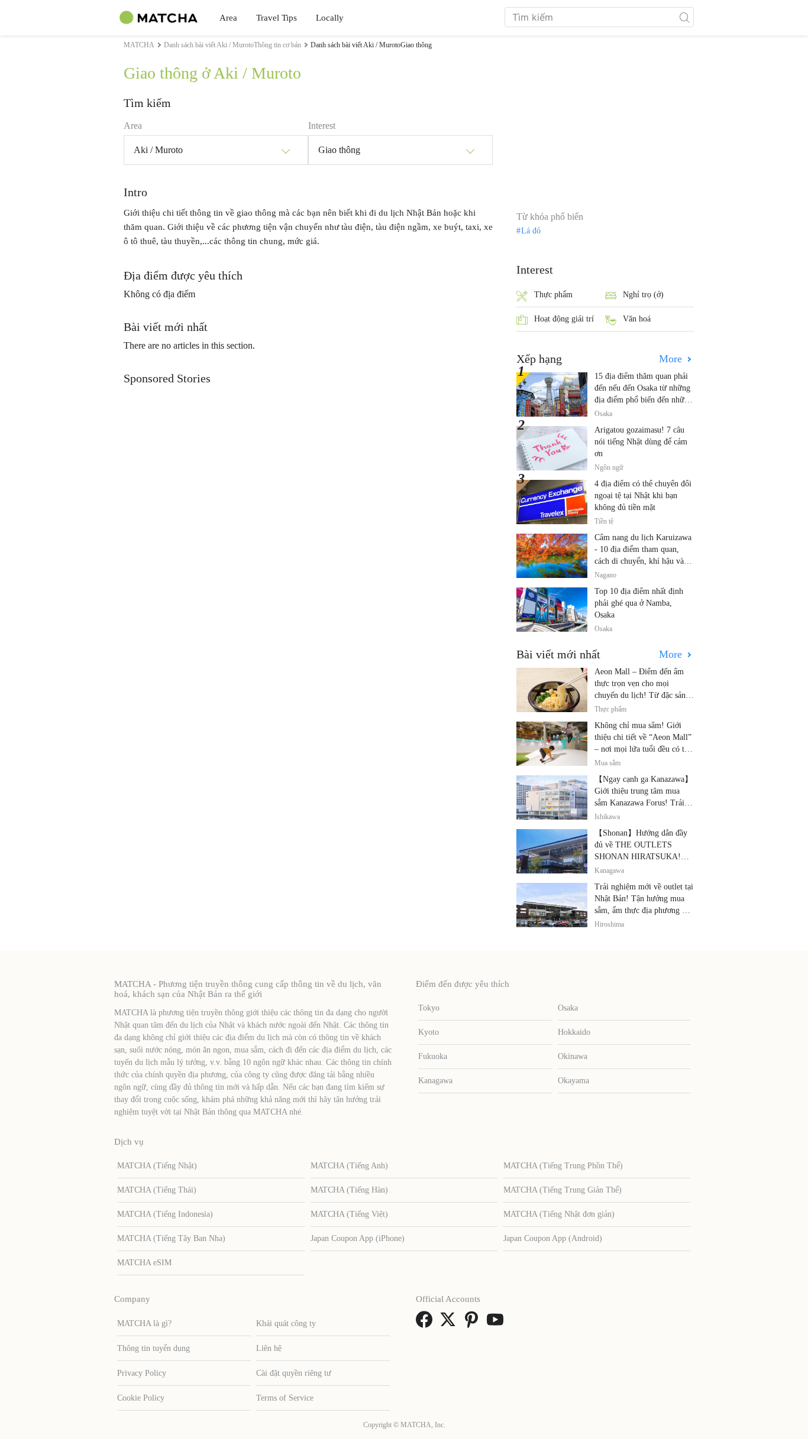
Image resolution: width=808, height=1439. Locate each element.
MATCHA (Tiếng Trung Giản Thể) (562, 1189)
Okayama (573, 1080)
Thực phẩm (553, 294)
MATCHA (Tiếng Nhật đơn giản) (559, 1214)
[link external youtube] (497, 1323)
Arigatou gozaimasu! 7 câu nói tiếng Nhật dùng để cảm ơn (640, 441)
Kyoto (428, 1032)
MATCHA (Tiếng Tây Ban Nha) (171, 1238)
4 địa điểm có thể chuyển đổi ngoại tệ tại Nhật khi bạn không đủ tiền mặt (642, 495)
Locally (330, 17)
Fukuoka (432, 1056)
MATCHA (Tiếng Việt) (349, 1214)
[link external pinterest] (473, 1323)
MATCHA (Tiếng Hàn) (349, 1189)
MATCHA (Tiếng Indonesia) (165, 1214)
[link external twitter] (450, 1323)
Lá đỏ (531, 231)
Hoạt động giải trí (564, 318)
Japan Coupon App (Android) (552, 1238)
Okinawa (572, 1056)
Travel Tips (276, 17)
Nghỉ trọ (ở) (643, 294)
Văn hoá (637, 318)
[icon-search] (684, 17)
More (672, 359)
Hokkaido (574, 1032)
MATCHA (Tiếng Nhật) (157, 1165)
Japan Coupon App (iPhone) (358, 1238)
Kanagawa (435, 1080)
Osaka (568, 1007)
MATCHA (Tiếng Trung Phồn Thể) (563, 1165)
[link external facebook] (426, 1323)
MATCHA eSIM (144, 1262)
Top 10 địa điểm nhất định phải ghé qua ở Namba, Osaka (638, 603)
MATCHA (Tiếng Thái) (156, 1189)
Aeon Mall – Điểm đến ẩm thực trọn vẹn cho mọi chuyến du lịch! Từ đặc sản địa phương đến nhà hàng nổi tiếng (643, 695)
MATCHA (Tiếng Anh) (349, 1165)
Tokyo (428, 1007)
